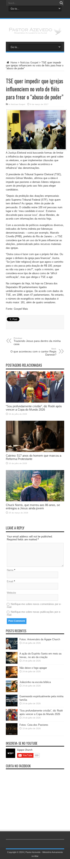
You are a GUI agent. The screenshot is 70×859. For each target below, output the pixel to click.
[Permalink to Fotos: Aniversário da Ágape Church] (12, 648)
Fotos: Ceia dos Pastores (33, 724)
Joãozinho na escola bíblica (35, 682)
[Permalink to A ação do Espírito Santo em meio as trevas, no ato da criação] (12, 662)
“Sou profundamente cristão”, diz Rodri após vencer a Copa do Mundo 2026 (34, 408)
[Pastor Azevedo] (35, 32)
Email (10, 581)
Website (11, 592)
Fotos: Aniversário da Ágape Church (39, 639)
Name (10, 570)
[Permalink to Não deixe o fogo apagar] (12, 677)
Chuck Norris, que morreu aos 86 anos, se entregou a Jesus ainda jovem (33, 506)
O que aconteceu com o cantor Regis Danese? (33, 352)
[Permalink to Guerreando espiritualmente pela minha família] (12, 705)
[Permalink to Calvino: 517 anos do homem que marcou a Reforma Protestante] (35, 451)
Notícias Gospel (29, 62)
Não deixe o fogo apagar (33, 667)
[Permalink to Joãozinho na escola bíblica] (12, 691)
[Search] (61, 3)
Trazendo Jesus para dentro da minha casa (37, 341)
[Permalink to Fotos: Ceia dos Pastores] (12, 734)
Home (13, 62)
